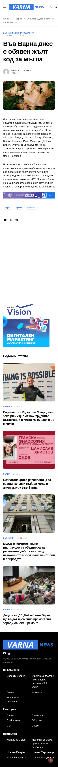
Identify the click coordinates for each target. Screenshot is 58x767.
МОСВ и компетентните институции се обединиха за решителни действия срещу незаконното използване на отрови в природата (29, 551)
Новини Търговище (43, 752)
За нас (10, 692)
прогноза (31, 208)
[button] (4, 7)
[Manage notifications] (50, 760)
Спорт (35, 725)
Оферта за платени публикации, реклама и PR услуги (43, 681)
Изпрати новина (16, 675)
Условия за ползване (13, 699)
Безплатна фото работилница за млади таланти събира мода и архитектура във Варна (27, 483)
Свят (10, 725)
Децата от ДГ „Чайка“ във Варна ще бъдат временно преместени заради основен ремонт (27, 619)
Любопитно (13, 720)
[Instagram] (9, 653)
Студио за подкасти (43, 757)
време (19, 208)
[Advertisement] (29, 264)
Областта (28, 33)
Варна (19, 18)
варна (8, 208)
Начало (7, 18)
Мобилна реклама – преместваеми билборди (43, 743)
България (8, 33)
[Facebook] (4, 653)
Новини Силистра (17, 757)
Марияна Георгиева (21, 70)
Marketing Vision (16, 739)
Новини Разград (16, 752)
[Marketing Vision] (26, 323)
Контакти (37, 692)
